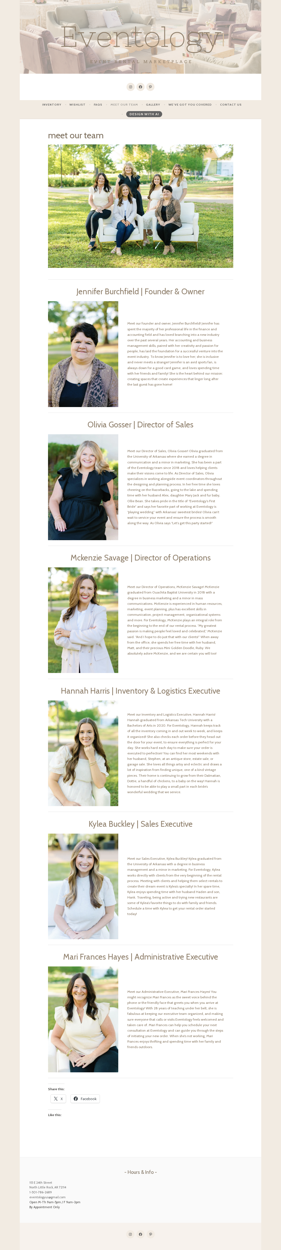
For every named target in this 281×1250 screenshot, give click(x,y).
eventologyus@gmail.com (47, 1197)
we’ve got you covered (190, 104)
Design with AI (144, 114)
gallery (153, 104)
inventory (51, 104)
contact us (231, 104)
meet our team (124, 104)
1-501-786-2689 (40, 1192)
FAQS (98, 104)
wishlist (77, 104)
